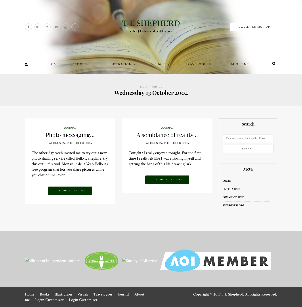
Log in (227, 181)
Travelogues (198, 64)
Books (81, 64)
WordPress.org (233, 205)
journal (70, 127)
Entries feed (231, 189)
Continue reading (70, 190)
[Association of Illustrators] (215, 260)
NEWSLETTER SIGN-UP (253, 26)
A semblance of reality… (167, 135)
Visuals (158, 64)
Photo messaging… (70, 135)
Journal (123, 294)
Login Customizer (49, 299)
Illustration (119, 64)
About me (240, 64)
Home (54, 64)
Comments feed (233, 197)
